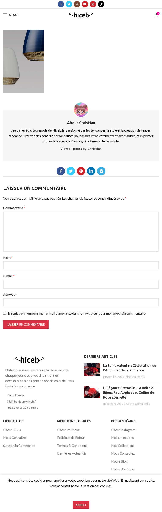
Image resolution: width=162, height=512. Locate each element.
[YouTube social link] (85, 4)
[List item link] (40, 395)
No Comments (135, 377)
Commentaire (14, 208)
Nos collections (122, 437)
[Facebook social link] (61, 4)
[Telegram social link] (101, 171)
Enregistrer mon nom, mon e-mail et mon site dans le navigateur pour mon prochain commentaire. (77, 313)
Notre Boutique (122, 469)
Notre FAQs (12, 430)
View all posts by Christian (81, 148)
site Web (113, 480)
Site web (9, 294)
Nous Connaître (14, 437)
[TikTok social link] (101, 4)
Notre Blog (119, 461)
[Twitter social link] (69, 4)
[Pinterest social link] (93, 4)
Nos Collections (122, 445)
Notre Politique (68, 430)
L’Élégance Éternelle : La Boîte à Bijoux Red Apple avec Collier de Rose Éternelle (128, 392)
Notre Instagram (123, 430)
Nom (8, 257)
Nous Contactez (123, 453)
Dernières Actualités (72, 453)
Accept (81, 505)
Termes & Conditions (72, 445)
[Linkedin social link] (91, 171)
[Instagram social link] (77, 4)
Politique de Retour (71, 437)
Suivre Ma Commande (19, 445)
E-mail (9, 276)
